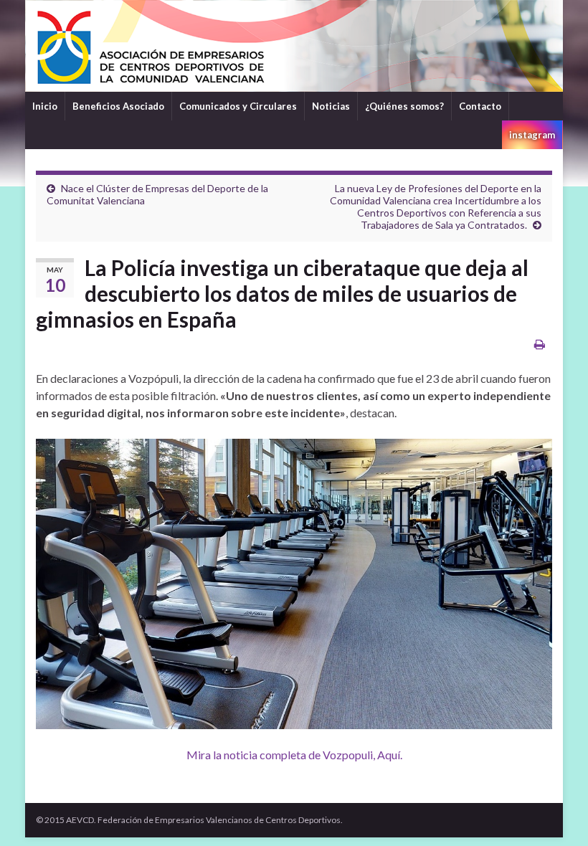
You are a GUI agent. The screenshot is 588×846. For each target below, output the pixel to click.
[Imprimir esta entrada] (539, 344)
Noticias (331, 106)
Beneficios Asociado (118, 106)
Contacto (480, 106)
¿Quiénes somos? (404, 106)
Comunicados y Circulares (238, 106)
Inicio (44, 106)
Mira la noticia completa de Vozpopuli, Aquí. (294, 754)
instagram (532, 135)
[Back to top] (556, 814)
